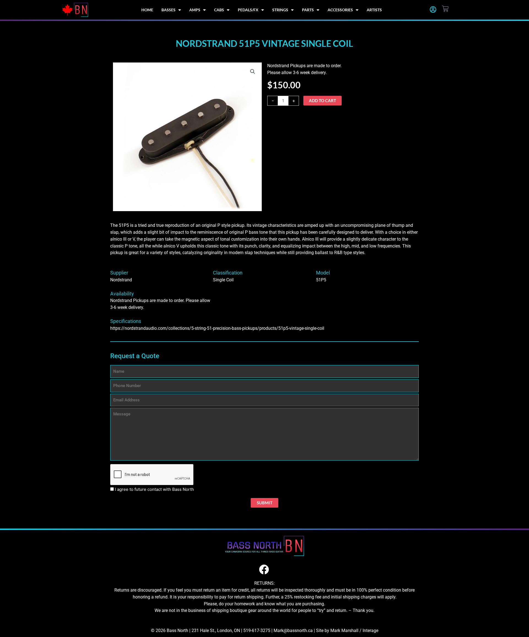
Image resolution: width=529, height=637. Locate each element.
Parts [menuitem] (308, 9)
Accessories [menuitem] (340, 9)
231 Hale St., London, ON (215, 630)
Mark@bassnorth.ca (293, 630)
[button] (253, 72)
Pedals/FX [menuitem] (248, 9)
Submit (264, 502)
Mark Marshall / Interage (354, 630)
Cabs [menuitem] (219, 9)
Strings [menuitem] (280, 9)
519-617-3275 (256, 630)
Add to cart (322, 100)
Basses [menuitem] (168, 9)
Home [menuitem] (147, 9)
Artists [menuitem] (374, 9)
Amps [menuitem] (194, 9)
